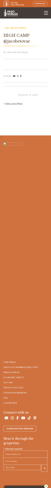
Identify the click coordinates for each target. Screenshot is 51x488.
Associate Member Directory (21, 367)
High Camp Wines (14, 103)
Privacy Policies (13, 388)
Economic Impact (14, 377)
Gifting (8, 383)
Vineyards (10, 362)
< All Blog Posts (15, 28)
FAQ (6, 398)
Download (40, 3)
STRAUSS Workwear (15, 393)
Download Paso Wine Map (20, 428)
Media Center (12, 372)
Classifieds (10, 403)
